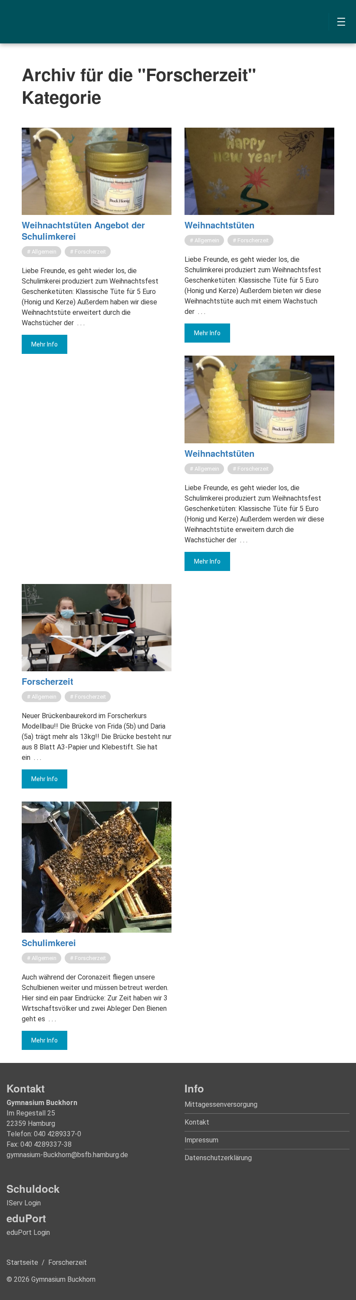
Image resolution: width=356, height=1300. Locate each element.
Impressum (201, 1140)
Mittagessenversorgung (221, 1104)
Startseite (22, 1262)
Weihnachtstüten (219, 224)
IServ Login (24, 1203)
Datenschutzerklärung (218, 1158)
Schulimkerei (49, 942)
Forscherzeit (47, 681)
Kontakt (197, 1122)
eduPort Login (28, 1232)
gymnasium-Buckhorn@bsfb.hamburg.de (67, 1155)
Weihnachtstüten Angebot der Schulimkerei (83, 230)
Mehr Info (44, 344)
